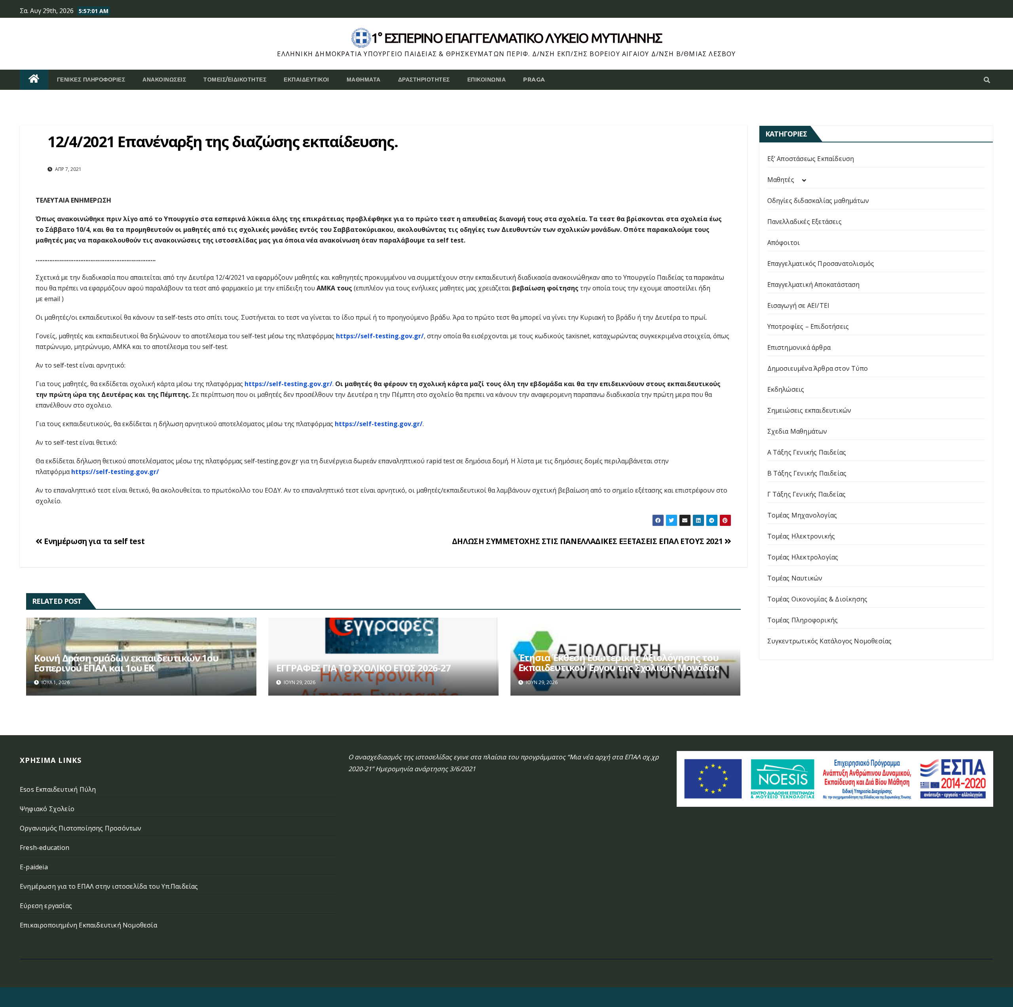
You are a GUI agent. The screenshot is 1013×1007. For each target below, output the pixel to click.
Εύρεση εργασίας (46, 905)
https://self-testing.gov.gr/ (380, 336)
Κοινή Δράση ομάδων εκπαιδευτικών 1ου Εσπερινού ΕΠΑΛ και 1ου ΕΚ (126, 662)
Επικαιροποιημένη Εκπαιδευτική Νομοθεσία (88, 925)
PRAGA (534, 79)
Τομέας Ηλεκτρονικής (801, 536)
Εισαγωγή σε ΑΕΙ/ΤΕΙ (798, 305)
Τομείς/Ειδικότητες (234, 79)
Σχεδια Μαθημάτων (797, 431)
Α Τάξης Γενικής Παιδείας (806, 452)
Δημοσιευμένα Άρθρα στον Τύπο (817, 368)
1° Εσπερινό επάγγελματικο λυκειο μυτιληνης (516, 37)
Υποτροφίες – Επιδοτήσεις (808, 326)
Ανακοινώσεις (164, 79)
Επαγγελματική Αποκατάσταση (813, 284)
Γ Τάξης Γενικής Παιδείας (806, 494)
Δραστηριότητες (424, 79)
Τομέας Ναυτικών (795, 578)
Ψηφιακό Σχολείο (47, 808)
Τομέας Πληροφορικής (802, 620)
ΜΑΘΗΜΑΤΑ (364, 79)
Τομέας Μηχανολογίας (802, 515)
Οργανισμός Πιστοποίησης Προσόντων (81, 828)
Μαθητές (780, 179)
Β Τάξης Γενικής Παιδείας (807, 473)
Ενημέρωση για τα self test (93, 541)
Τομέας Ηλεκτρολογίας (802, 557)
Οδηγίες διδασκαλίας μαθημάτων (818, 200)
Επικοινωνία (486, 79)
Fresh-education (44, 847)
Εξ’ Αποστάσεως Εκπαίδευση (810, 158)
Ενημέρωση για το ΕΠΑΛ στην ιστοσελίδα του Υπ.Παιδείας (109, 886)
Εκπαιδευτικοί (306, 79)
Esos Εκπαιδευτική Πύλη (58, 789)
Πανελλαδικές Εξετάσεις (804, 221)
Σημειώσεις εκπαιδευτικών (809, 410)
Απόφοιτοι (783, 242)
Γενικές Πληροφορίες (91, 79)
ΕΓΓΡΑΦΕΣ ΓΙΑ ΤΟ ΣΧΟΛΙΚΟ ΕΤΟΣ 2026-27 (363, 667)
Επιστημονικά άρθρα (799, 347)
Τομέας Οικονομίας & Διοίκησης (817, 599)
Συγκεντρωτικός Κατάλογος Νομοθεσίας (829, 641)
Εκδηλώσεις (785, 389)
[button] (987, 80)
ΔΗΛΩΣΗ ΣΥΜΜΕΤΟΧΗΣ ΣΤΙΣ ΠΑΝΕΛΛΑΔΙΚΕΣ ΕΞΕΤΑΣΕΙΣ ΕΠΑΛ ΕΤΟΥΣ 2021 (588, 541)
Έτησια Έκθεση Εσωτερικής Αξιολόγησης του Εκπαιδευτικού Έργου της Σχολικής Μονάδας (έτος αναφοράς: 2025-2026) (618, 667)
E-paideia (34, 867)
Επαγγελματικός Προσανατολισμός (821, 263)
